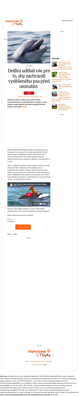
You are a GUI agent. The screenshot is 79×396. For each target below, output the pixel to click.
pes (23, 96)
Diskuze (12, 221)
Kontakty (49, 361)
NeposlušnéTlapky (38, 364)
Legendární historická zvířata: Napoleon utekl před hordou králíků (64, 107)
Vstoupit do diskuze (23, 227)
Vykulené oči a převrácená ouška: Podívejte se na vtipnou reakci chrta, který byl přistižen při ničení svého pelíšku (62, 96)
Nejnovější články (67, 20)
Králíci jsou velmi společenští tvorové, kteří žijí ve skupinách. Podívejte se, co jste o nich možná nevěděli (62, 65)
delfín (19, 96)
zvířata (40, 96)
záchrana (27, 96)
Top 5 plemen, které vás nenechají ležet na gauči (65, 86)
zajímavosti (33, 96)
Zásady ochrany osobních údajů (35, 361)
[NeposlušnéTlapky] (14, 25)
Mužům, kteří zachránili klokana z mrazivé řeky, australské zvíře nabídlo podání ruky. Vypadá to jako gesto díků (61, 77)
